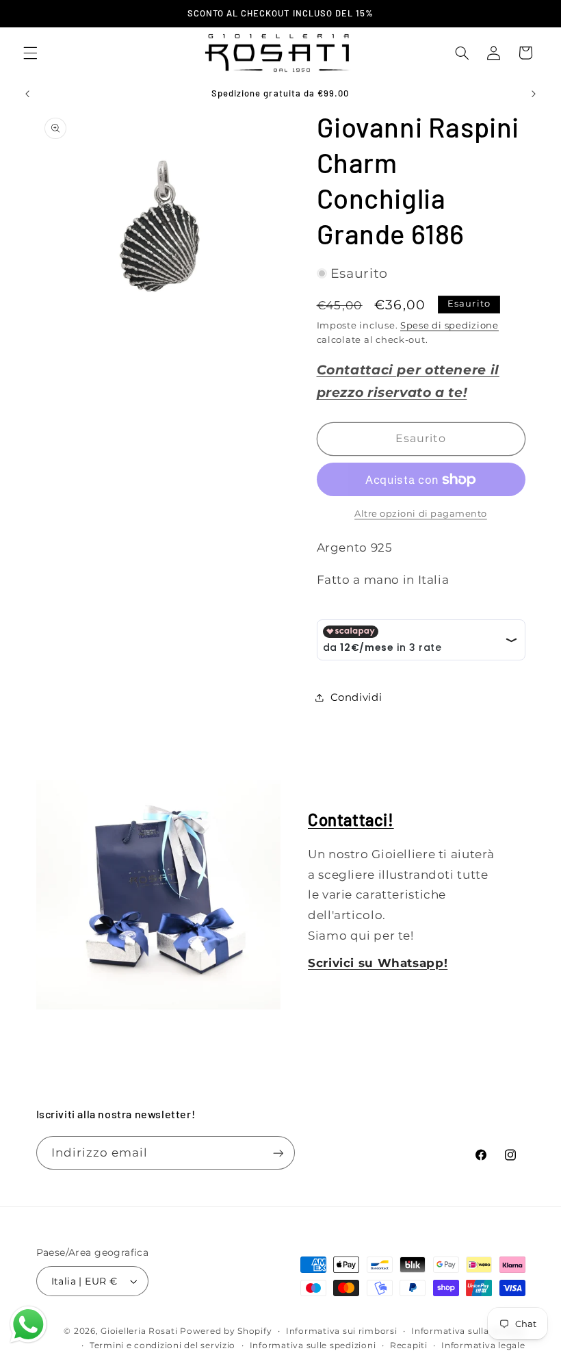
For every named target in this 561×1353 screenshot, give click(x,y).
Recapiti (409, 1345)
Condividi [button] (356, 697)
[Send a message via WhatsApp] (28, 1324)
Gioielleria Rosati (139, 1331)
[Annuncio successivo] (534, 94)
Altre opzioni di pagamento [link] (420, 513)
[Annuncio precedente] (27, 94)
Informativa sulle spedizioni (313, 1345)
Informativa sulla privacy (468, 1331)
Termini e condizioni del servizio (162, 1345)
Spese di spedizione (449, 325)
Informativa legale (483, 1345)
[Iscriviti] (277, 1153)
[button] (30, 52)
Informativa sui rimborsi (341, 1331)
